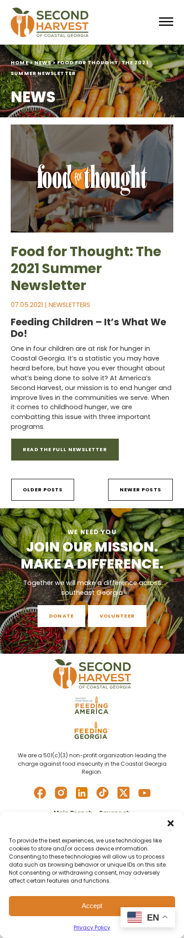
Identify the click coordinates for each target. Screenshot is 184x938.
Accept (92, 905)
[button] (170, 823)
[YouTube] (144, 793)
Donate (61, 615)
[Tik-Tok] (102, 793)
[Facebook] (39, 793)
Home (19, 62)
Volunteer (117, 615)
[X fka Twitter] (123, 793)
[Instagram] (60, 793)
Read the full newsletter (65, 449)
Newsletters (69, 304)
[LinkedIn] (81, 793)
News (42, 62)
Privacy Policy (92, 927)
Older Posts (43, 489)
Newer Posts (140, 489)
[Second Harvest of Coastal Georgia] (81, 22)
